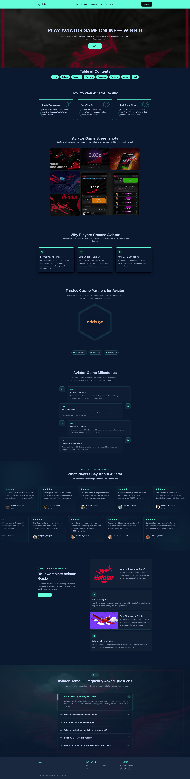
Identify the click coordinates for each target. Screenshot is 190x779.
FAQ (111, 4)
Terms (88, 768)
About (125, 77)
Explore (146, 4)
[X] (121, 768)
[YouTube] (125, 768)
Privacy (105, 765)
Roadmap (102, 77)
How (76, 4)
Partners (103, 4)
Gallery (84, 4)
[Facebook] (129, 768)
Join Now (95, 46)
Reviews (114, 77)
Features (93, 4)
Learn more (45, 595)
